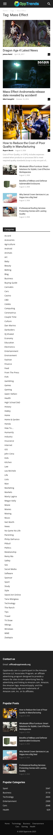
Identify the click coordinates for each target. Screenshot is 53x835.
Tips (6, 611)
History (8, 406)
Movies (8, 509)
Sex (6, 564)
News (7, 526)
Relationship (10, 552)
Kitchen (8, 462)
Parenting (9, 535)
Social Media (11, 569)
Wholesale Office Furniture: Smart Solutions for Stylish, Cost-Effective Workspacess (34, 169)
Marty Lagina (11, 496)
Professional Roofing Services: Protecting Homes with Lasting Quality (32, 211)
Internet (8, 445)
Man (7, 483)
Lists (7, 479)
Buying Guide (11, 282)
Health (8, 398)
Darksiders (10, 329)
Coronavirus (10, 312)
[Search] (49, 4)
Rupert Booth (8, 150)
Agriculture (10, 244)
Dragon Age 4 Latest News (20, 50)
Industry (8, 436)
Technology (10, 603)
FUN (6, 376)
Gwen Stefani (11, 393)
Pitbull (8, 543)
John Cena (9, 453)
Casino (8, 295)
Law (6, 466)
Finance (8, 364)
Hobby (8, 411)
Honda (8, 423)
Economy (9, 338)
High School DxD (12, 402)
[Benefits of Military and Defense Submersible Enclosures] (10, 184)
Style (7, 590)
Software (9, 573)
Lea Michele (10, 470)
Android (8, 248)
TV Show (8, 620)
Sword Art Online (13, 594)
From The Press (12, 372)
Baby (7, 261)
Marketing (9, 488)
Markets (8, 492)
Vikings (8, 624)
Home (5, 10)
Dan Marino (10, 325)
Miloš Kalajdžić (8, 99)
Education (9, 342)
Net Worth (9, 522)
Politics (8, 547)
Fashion (8, 359)
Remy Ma (9, 556)
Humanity (9, 432)
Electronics (10, 346)
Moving (8, 513)
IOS (6, 449)
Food (7, 368)
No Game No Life (12, 530)
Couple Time (10, 317)
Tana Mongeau (12, 599)
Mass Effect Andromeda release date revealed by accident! (24, 93)
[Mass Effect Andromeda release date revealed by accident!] (26, 74)
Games (8, 385)
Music (7, 517)
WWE (7, 633)
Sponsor (8, 577)
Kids (7, 458)
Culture (8, 321)
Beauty (8, 265)
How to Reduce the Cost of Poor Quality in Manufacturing (24, 144)
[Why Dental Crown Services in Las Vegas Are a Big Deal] (10, 198)
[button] (4, 4)
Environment (11, 355)
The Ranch (10, 607)
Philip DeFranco (12, 539)
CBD (6, 299)
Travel (7, 616)
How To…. (9, 428)
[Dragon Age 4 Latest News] (26, 33)
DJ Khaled (9, 334)
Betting (8, 270)
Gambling (9, 381)
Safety (7, 560)
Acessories (10, 240)
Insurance (9, 441)
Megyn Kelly (10, 500)
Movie (7, 505)
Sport (7, 582)
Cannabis (9, 287)
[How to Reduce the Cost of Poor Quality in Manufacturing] (26, 122)
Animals (8, 252)
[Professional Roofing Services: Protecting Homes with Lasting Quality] (10, 212)
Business (9, 278)
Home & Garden (12, 419)
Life (6, 475)
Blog (7, 274)
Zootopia (9, 637)
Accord (8, 235)
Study (7, 586)
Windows (9, 629)
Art (6, 257)
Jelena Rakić (7, 54)
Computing (10, 308)
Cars (7, 291)
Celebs (8, 304)
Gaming (8, 389)
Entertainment (11, 351)
